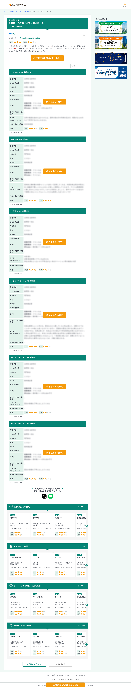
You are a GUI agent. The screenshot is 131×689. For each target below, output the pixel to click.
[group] (19, 525)
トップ (6, 11)
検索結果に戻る (61, 664)
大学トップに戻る (35, 664)
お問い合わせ (83, 675)
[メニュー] (6, 5)
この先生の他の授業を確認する (32, 38)
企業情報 (90, 686)
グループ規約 (42, 686)
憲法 (11, 34)
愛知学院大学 (13, 11)
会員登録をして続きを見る (65, 685)
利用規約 (60, 675)
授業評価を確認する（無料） (49, 58)
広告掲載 (46, 675)
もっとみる (81, 506)
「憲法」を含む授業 (24, 11)
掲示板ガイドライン (71, 675)
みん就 (53, 675)
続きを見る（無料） (55, 102)
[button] (86, 526)
